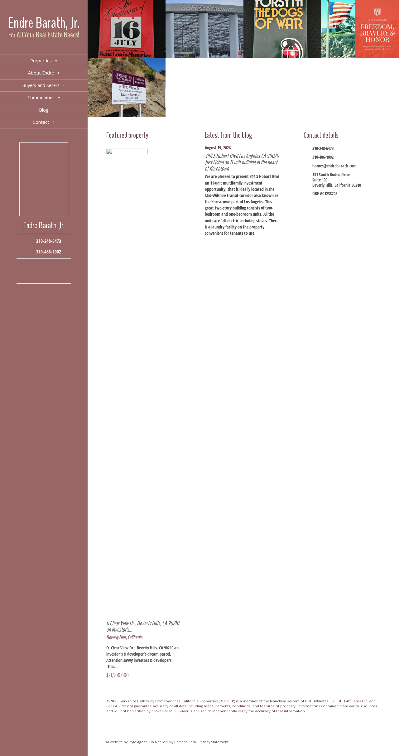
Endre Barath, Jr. (44, 23)
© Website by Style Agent (126, 741)
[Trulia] (53, 276)
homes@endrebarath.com (334, 166)
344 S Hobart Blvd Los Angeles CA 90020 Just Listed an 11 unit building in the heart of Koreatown (242, 162)
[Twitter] (44, 266)
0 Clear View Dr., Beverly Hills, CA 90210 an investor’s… (142, 626)
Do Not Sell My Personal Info (172, 741)
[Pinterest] (44, 276)
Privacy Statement (213, 741)
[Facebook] (25, 266)
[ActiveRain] (25, 276)
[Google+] (53, 266)
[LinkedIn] (34, 276)
